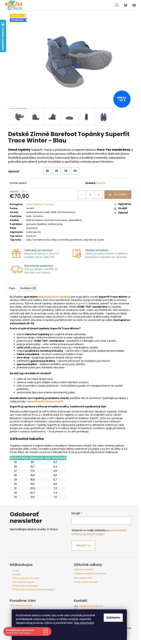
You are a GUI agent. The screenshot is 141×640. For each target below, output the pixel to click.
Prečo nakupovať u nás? (26, 578)
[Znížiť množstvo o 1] (82, 194)
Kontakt (16, 574)
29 (65, 171)
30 (75, 171)
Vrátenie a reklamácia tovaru (90, 573)
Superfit (101, 183)
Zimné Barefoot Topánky (40, 204)
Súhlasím (113, 618)
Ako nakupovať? (83, 578)
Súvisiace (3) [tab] (28, 288)
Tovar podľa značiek (85, 582)
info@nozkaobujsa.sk (91, 606)
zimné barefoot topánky (54, 296)
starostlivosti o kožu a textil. (44, 401)
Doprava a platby (83, 569)
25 (47, 171)
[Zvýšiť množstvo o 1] (98, 194)
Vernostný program (23, 582)
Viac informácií (84, 623)
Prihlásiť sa (83, 545)
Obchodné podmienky (25, 585)
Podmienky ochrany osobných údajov (33, 589)
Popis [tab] (12, 288)
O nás (15, 570)
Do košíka (120, 194)
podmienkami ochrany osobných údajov (99, 532)
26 (56, 171)
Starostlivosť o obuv (21, 605)
